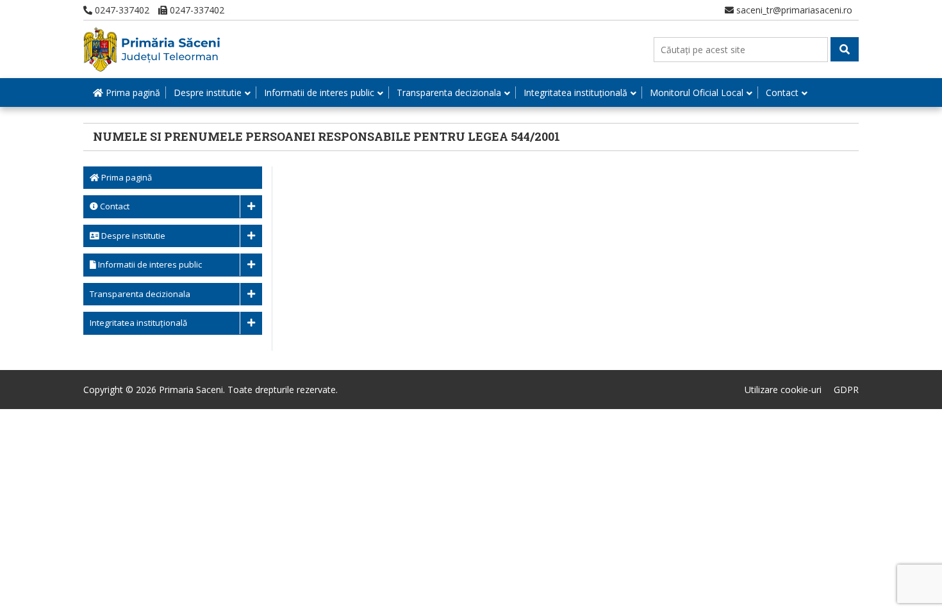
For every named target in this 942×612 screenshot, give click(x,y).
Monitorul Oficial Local (696, 92)
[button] (844, 49)
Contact (782, 92)
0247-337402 (120, 10)
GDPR (846, 389)
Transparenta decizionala (449, 92)
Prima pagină (131, 92)
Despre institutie (208, 92)
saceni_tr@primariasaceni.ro (793, 10)
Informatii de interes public (319, 92)
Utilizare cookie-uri (783, 389)
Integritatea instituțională (575, 92)
